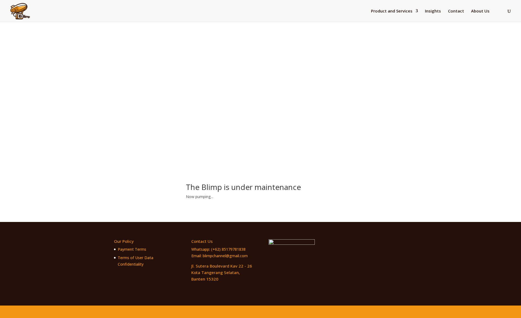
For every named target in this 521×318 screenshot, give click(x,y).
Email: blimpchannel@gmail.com (219, 255)
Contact (456, 11)
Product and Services (391, 11)
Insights (433, 11)
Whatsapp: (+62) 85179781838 (218, 249)
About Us (480, 11)
